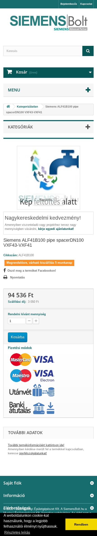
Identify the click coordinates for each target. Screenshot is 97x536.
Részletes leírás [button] (17, 532)
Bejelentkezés (68, 3)
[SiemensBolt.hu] (48, 23)
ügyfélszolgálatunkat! (33, 453)
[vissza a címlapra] (8, 107)
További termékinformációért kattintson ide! (36, 445)
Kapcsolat (86, 3)
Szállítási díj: (18, 301)
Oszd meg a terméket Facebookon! (31, 270)
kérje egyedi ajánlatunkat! (56, 229)
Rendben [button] (81, 524)
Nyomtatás (17, 277)
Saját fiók (12, 483)
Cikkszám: (10, 255)
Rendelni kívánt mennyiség (27, 314)
